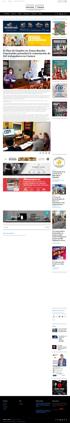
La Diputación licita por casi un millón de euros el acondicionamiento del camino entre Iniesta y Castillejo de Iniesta (43, 405)
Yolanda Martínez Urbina (56, 207)
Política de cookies (12, 421)
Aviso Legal (5, 421)
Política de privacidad (21, 421)
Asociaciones (26, 13)
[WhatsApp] (53, 319)
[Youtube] (62, 316)
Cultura (40, 13)
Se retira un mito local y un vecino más (58, 264)
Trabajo (19, 13)
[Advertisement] (27, 200)
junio (10, 16)
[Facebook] (53, 316)
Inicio (4, 16)
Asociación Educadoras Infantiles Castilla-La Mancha (58, 181)
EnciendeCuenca (13, 58)
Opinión (4, 1)
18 (12, 16)
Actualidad (6, 13)
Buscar (65, 1)
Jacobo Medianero (55, 268)
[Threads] (65, 316)
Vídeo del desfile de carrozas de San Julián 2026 (62, 330)
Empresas (13, 13)
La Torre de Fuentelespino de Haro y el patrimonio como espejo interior (58, 200)
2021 (7, 16)
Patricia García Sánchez (56, 243)
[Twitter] (56, 316)
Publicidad (9, 1)
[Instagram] (59, 316)
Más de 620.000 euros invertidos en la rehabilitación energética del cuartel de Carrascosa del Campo (43, 411)
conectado (13, 235)
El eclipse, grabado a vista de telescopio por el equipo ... (62, 347)
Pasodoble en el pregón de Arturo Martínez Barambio (63, 339)
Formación (34, 13)
